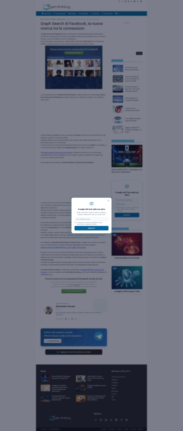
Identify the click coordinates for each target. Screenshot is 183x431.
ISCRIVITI (91, 228)
